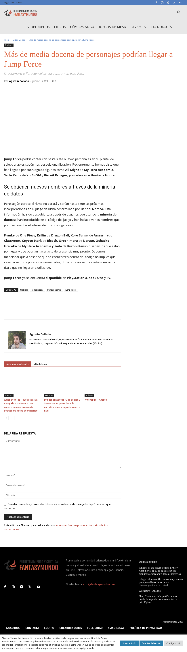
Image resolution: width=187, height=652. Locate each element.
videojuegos (37, 289)
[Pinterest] (24, 312)
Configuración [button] (173, 643)
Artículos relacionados (17, 364)
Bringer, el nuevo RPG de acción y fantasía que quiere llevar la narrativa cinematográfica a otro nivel (161, 582)
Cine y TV (138, 27)
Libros (60, 27)
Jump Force (70, 289)
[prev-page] (6, 418)
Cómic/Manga (82, 27)
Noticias (8, 45)
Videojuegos (38, 27)
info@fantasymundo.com (99, 584)
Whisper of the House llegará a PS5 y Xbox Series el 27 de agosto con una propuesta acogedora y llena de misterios (160, 570)
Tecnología (161, 27)
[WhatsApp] (33, 312)
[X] (174, 2)
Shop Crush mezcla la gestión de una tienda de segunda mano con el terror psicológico (158, 599)
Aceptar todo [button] (129, 643)
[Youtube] (180, 2)
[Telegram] (168, 2)
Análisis (89, 395)
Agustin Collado (19, 81)
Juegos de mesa (112, 27)
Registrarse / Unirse (13, 2)
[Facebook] (156, 2)
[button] (178, 12)
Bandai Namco (54, 289)
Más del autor (41, 364)
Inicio (6, 39)
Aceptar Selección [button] (151, 643)
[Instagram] (162, 2)
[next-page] (12, 418)
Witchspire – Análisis (96, 399)
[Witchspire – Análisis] (103, 384)
